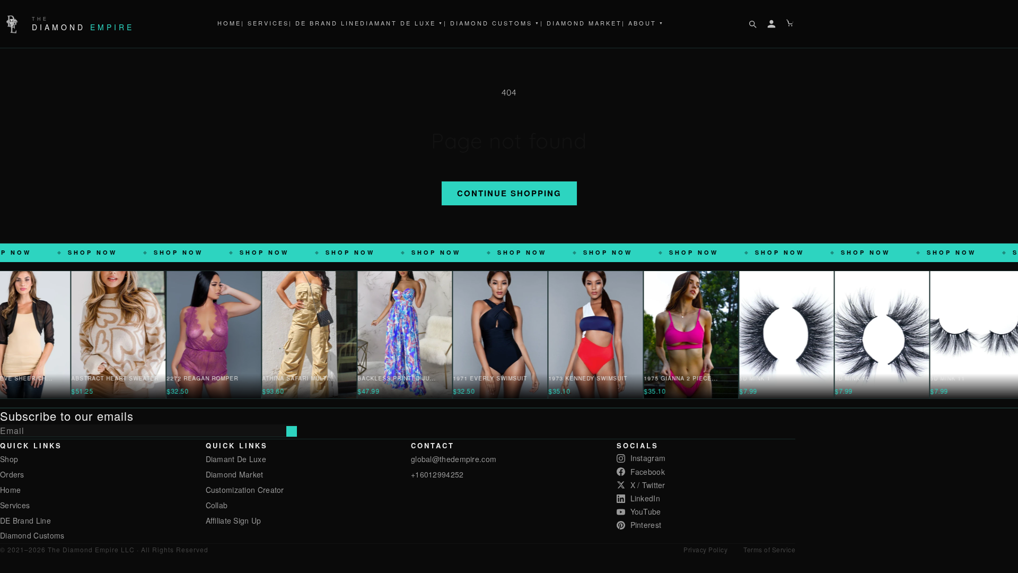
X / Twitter (647, 485)
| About (643, 23)
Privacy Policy (705, 549)
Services (15, 505)
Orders (12, 474)
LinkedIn (645, 498)
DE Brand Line (25, 520)
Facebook (647, 471)
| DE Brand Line (324, 23)
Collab (217, 505)
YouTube (645, 511)
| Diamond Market (581, 23)
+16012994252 (437, 474)
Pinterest (646, 524)
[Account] (771, 24)
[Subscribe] (291, 431)
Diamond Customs (32, 535)
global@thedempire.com (453, 459)
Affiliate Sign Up (233, 520)
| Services (265, 23)
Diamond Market (235, 474)
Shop (9, 459)
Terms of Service (769, 549)
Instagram (648, 458)
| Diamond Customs (492, 23)
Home (229, 23)
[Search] (752, 24)
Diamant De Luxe (402, 23)
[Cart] (790, 24)
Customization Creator (245, 489)
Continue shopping (509, 193)
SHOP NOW (89, 252)
